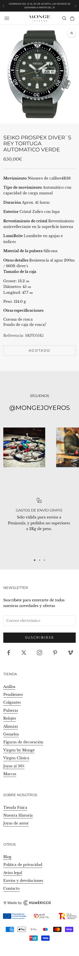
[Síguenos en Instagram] (39, 652)
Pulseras (10, 710)
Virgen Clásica (16, 758)
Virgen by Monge (19, 750)
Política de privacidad (22, 864)
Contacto (11, 888)
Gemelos (11, 734)
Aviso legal (12, 872)
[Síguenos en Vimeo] (70, 652)
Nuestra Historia (18, 815)
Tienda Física (15, 807)
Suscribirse (39, 637)
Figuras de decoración (23, 742)
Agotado (39, 350)
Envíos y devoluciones (23, 880)
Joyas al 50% (14, 766)
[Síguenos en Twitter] (24, 652)
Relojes (9, 718)
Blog (7, 857)
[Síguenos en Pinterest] (55, 652)
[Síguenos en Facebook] (8, 652)
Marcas (9, 774)
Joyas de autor (16, 823)
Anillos (9, 686)
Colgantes (12, 702)
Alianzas (10, 726)
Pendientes (13, 694)
